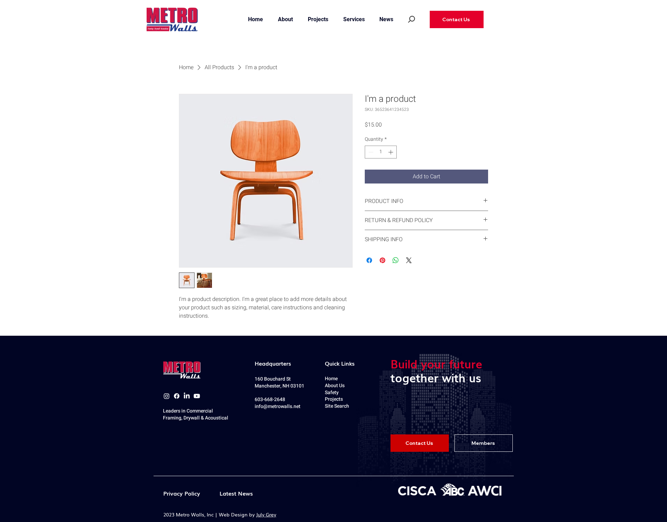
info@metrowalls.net (277, 406)
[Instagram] (166, 396)
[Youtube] (196, 396)
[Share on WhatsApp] (396, 260)
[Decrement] (370, 152)
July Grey (266, 514)
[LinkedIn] (186, 396)
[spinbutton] (380, 152)
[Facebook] (176, 396)
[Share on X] (409, 260)
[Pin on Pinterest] (382, 260)
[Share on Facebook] (369, 260)
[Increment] (391, 152)
